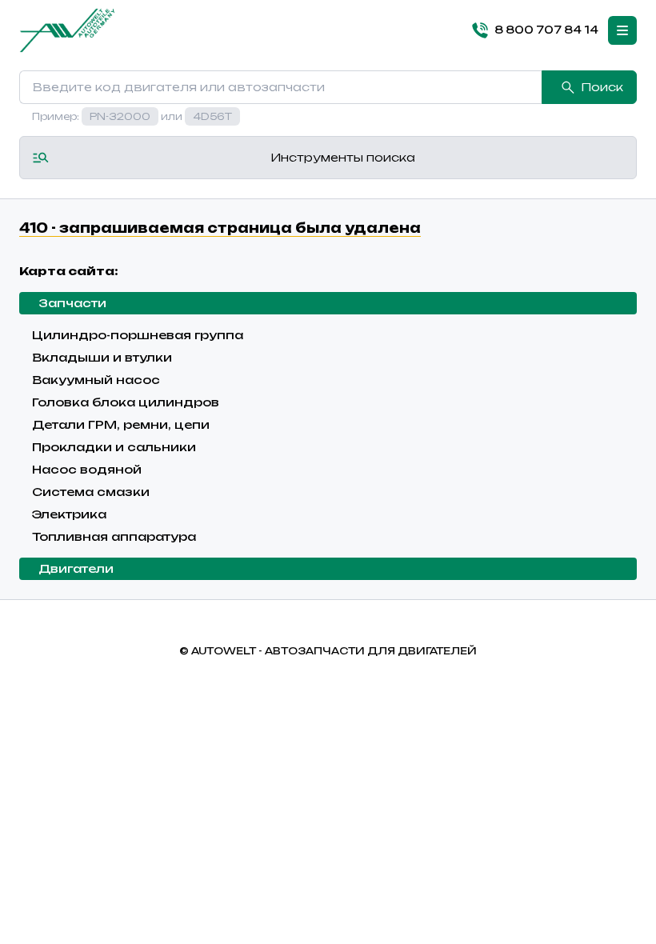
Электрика (69, 514)
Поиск (602, 87)
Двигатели (76, 568)
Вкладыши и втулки (102, 357)
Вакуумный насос (96, 379)
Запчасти (72, 303)
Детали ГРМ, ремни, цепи (121, 424)
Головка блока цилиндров (125, 402)
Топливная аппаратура (114, 536)
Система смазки (91, 491)
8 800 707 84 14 (546, 29)
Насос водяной (87, 469)
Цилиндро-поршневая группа (137, 335)
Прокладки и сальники (114, 447)
